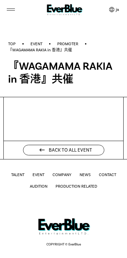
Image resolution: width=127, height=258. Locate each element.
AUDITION (38, 186)
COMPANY (61, 174)
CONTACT (107, 174)
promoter (67, 43)
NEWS (85, 174)
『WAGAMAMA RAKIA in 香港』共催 (40, 50)
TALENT (17, 174)
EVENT (36, 43)
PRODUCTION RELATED (76, 186)
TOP (12, 43)
